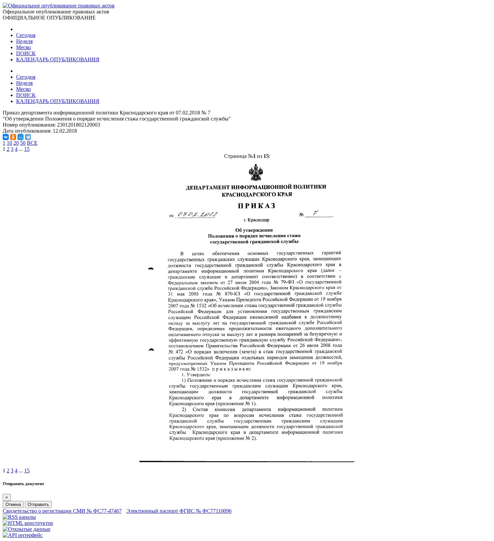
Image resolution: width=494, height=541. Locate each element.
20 (16, 143)
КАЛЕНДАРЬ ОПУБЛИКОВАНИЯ (57, 59)
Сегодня (25, 35)
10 (9, 143)
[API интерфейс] (23, 535)
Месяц (23, 47)
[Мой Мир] (20, 137)
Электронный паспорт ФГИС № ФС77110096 (179, 511)
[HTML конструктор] (28, 523)
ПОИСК (26, 53)
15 (27, 149)
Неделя (24, 41)
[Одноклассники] (13, 137)
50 (23, 143)
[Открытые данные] (26, 529)
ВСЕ (32, 143)
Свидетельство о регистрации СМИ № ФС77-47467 (62, 511)
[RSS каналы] (19, 517)
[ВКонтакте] (6, 137)
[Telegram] (28, 137)
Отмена (13, 504)
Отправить (38, 504)
